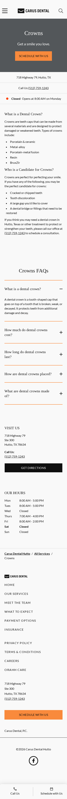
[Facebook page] (33, 760)
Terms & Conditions (22, 652)
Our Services (16, 593)
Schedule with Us (33, 56)
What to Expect (18, 611)
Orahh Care (15, 669)
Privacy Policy (18, 643)
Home (9, 584)
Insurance (14, 629)
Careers (11, 661)
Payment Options (20, 620)
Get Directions (33, 468)
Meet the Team (17, 602)
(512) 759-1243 (38, 88)
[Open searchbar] (61, 11)
